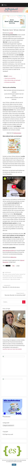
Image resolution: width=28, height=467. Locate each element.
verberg (10, 76)
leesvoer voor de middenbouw (15, 277)
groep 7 (18, 274)
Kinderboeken (7, 272)
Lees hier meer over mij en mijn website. (12, 349)
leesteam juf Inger (9, 275)
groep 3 (6, 274)
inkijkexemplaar (17, 133)
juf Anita (11, 33)
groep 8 (22, 274)
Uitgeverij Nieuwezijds (15, 279)
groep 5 (10, 274)
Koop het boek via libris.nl (9, 250)
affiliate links (13, 257)
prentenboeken (6, 279)
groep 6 (14, 274)
